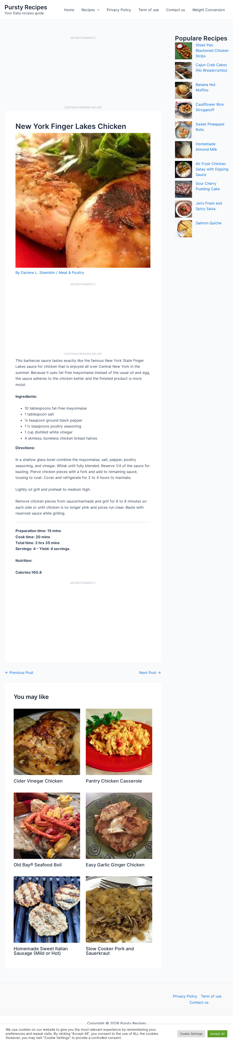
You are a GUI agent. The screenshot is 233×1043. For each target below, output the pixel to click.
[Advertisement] (83, 73)
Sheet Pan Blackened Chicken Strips (212, 50)
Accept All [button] (217, 1033)
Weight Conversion (208, 10)
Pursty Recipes (26, 7)
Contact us (175, 10)
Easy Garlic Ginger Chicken (115, 865)
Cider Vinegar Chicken (38, 781)
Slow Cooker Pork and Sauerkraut (110, 951)
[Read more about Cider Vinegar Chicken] (47, 741)
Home (69, 10)
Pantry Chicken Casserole (114, 781)
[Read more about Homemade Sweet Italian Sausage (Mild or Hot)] (47, 909)
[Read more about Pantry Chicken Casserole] (119, 741)
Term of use (148, 10)
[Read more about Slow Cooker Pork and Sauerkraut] (119, 909)
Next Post (150, 672)
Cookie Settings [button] (191, 1033)
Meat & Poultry (71, 272)
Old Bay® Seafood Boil (38, 865)
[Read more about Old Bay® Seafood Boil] (47, 825)
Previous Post (19, 672)
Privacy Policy (119, 10)
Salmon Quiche (208, 223)
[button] (97, 10)
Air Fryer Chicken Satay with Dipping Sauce (212, 169)
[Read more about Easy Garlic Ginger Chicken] (119, 825)
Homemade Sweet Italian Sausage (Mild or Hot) (41, 951)
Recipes (88, 10)
